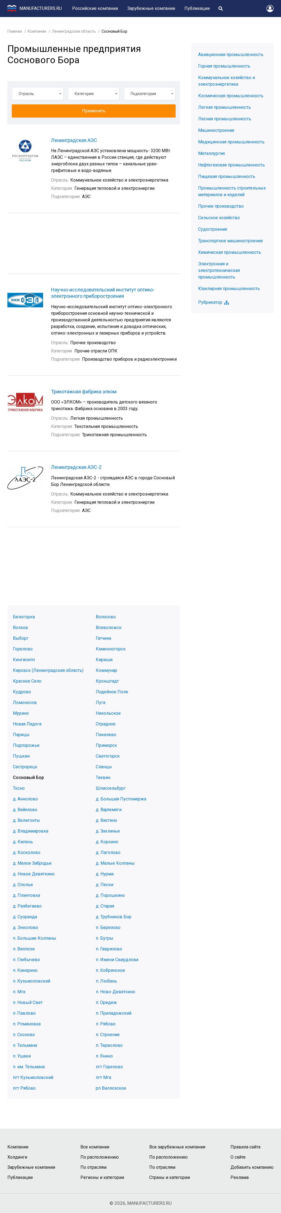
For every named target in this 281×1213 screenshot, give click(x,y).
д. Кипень (23, 841)
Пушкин (21, 756)
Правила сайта (245, 1147)
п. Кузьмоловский (31, 981)
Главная (14, 31)
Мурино (21, 713)
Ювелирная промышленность (229, 288)
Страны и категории (169, 1177)
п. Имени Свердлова (117, 959)
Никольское (108, 713)
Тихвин (103, 777)
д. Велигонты (26, 820)
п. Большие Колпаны (34, 938)
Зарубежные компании (151, 8)
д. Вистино (106, 820)
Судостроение (212, 229)
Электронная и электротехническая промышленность (219, 270)
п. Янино (104, 1056)
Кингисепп (24, 659)
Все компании (94, 1147)
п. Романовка (27, 1023)
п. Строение (108, 1034)
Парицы (21, 734)
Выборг (21, 638)
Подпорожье (26, 745)
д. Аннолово (25, 799)
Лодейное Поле (112, 691)
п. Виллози (24, 949)
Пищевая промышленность (226, 176)
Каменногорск (111, 649)
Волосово (106, 616)
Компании (37, 31)
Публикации (197, 8)
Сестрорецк (25, 766)
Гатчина (103, 638)
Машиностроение (216, 130)
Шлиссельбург (111, 788)
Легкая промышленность (224, 107)
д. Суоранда (25, 916)
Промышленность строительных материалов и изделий (232, 191)
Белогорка (24, 616)
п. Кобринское (110, 970)
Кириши (104, 659)
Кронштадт (107, 681)
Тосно (19, 788)
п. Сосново (24, 1034)
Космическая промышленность (230, 95)
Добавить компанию (252, 1167)
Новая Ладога (27, 724)
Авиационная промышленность (230, 54)
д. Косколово (26, 852)
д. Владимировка (30, 831)
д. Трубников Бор (113, 916)
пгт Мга (103, 1077)
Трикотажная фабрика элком (84, 391)
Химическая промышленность (229, 252)
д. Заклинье (108, 831)
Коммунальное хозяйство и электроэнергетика (226, 81)
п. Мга (19, 991)
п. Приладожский (113, 1013)
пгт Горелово (109, 1066)
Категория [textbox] (84, 93)
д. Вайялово (25, 809)
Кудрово (22, 691)
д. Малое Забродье (32, 863)
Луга (100, 702)
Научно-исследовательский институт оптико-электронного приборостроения (102, 293)
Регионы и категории (102, 1177)
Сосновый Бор (28, 777)
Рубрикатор (210, 302)
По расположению (99, 1157)
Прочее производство (221, 206)
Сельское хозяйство (219, 217)
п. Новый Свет (28, 1002)
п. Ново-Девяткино (115, 991)
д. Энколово (25, 927)
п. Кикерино (25, 970)
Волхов (20, 627)
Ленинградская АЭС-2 (76, 467)
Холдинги (17, 1157)
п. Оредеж (106, 1002)
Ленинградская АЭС (74, 140)
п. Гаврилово (109, 949)
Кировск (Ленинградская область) (48, 670)
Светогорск (108, 756)
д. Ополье (23, 884)
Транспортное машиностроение (230, 240)
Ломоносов (25, 702)
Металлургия (211, 153)
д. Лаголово (108, 852)
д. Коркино (107, 841)
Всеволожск (109, 627)
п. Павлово (24, 1013)
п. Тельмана (25, 1045)
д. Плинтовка (26, 895)
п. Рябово (106, 1023)
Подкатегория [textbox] (143, 93)
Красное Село (27, 681)
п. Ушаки (22, 1056)
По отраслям (93, 1167)
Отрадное (106, 724)
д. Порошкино (110, 895)
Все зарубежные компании (177, 1147)
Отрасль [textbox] (26, 93)
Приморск (106, 745)
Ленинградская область (74, 31)
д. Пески (104, 884)
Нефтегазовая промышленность (231, 165)
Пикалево (106, 734)
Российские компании (95, 8)
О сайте (238, 1157)
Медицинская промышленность (231, 141)
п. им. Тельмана (29, 1066)
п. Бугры (104, 938)
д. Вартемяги (109, 809)
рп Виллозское (111, 1088)
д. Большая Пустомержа (121, 799)
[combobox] (38, 93)
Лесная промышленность (224, 118)
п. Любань (106, 981)
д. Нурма (105, 874)
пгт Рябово (24, 1088)
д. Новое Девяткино (34, 874)
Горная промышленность (224, 66)
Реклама (240, 1177)
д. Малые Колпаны (115, 863)
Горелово (23, 649)
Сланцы (104, 766)
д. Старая (105, 906)
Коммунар (106, 670)
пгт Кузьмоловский (33, 1077)
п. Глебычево (26, 959)
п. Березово (108, 927)
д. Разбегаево (27, 906)
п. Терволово (109, 1045)
